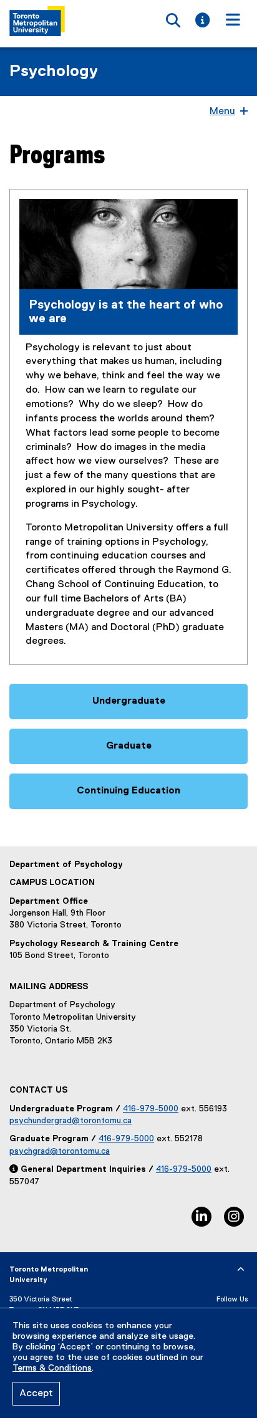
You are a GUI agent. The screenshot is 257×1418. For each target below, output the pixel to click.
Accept (36, 1394)
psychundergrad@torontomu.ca (70, 1120)
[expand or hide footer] (241, 1270)
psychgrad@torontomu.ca (59, 1151)
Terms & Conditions (52, 1368)
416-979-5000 (150, 1108)
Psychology (53, 72)
